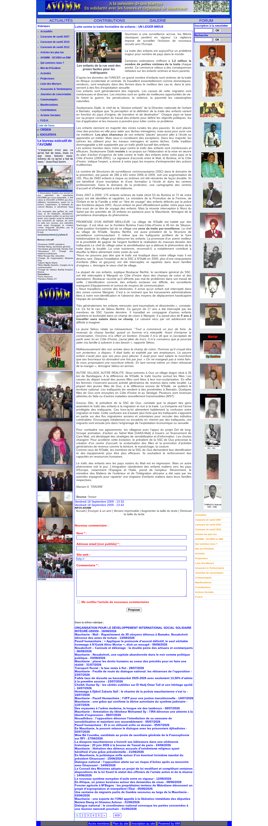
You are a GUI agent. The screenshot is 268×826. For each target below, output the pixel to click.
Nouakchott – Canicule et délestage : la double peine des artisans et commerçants (134, 648)
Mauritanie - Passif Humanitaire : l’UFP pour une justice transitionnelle (125, 698)
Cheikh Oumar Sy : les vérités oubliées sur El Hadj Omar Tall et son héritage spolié (134, 684)
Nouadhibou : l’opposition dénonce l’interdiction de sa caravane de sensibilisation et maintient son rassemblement (123, 720)
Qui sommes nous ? (52, 62)
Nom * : (81, 533)
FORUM (206, 20)
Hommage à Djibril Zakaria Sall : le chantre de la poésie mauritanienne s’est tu (130, 691)
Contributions (48, 110)
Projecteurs (47, 78)
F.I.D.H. (44, 120)
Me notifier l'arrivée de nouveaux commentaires (115, 602)
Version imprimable (126, 510)
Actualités (46, 31)
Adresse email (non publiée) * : (98, 544)
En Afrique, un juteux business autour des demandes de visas (119, 782)
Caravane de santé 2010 (55, 41)
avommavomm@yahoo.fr (52, 234)
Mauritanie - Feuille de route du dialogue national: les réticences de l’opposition (132, 671)
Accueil (80, 510)
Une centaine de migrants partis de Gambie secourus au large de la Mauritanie (131, 792)
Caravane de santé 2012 (55, 47)
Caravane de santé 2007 (55, 36)
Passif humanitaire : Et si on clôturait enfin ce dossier (113, 725)
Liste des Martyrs (50, 83)
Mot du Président (50, 68)
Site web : (83, 554)
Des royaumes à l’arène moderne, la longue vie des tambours (118, 708)
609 (117, 815)
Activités (45, 73)
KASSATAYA (48, 134)
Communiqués (49, 99)
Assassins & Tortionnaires (56, 89)
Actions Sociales (50, 115)
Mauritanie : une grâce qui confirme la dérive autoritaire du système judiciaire (130, 701)
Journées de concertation (55, 94)
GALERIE (158, 20)
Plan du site (120, 823)
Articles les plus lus (52, 52)
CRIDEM (45, 129)
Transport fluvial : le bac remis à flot (100, 668)
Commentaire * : (87, 565)
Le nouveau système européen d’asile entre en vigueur (114, 778)
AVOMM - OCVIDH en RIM (55, 57)
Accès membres (99, 823)
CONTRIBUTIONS (109, 20)
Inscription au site (143, 823)
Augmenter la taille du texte (159, 510)
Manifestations (49, 104)
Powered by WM (169, 823)
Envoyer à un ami (99, 510)
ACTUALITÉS (61, 20)
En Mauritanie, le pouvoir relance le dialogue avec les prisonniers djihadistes (130, 728)
